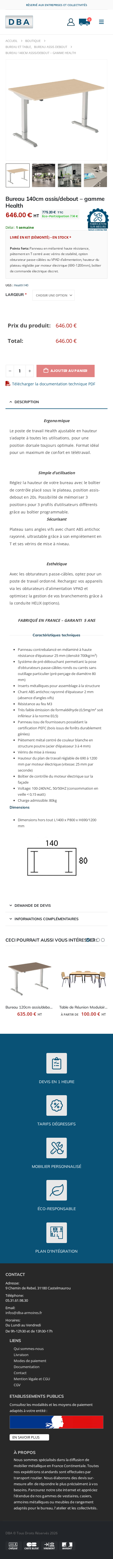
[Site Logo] (19, 22)
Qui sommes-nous (29, 1348)
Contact (20, 1372)
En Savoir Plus (25, 1437)
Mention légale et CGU (32, 1378)
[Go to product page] (29, 977)
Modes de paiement (30, 1360)
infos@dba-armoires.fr (23, 1312)
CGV (17, 1384)
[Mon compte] (71, 22)
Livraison (21, 1354)
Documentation (26, 1366)
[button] (101, 22)
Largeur (14, 294)
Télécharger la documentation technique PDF (53, 383)
